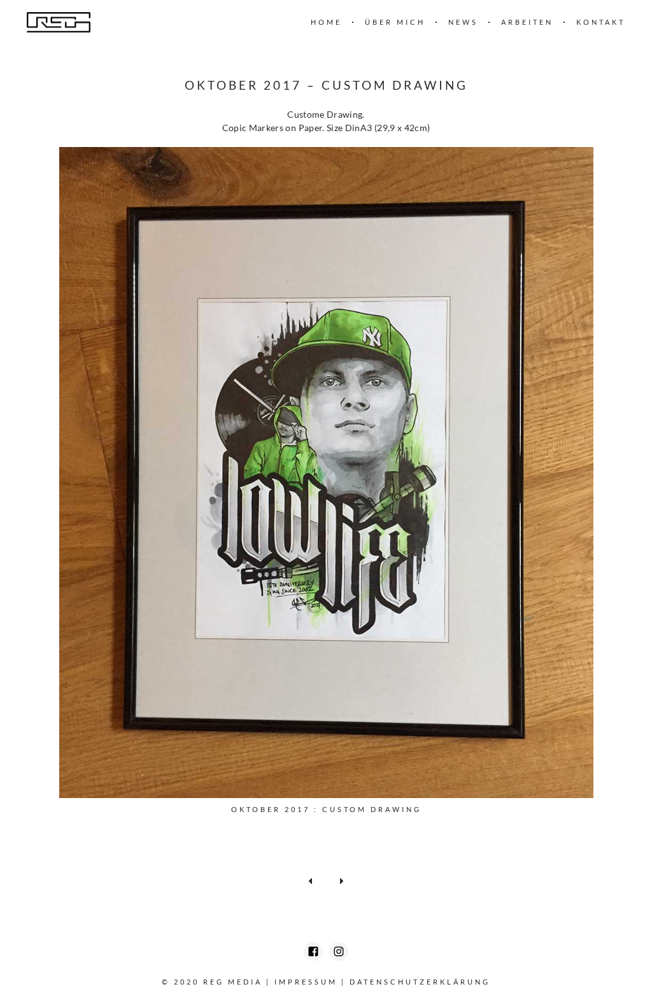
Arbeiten (527, 22)
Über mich (395, 22)
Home (326, 22)
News (463, 22)
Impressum (305, 982)
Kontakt (600, 22)
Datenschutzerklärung (420, 982)
